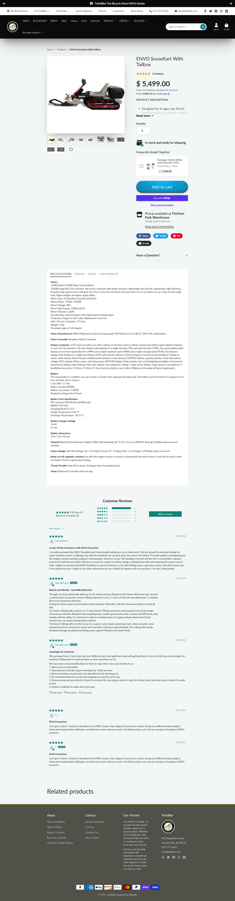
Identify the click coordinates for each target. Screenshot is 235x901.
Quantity (141, 123)
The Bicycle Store (19, 11)
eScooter (95, 20)
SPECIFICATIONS (60, 273)
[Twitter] (210, 11)
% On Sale (61, 11)
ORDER (123, 20)
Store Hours (137, 11)
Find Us (102, 11)
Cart (226, 26)
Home (50, 49)
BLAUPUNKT (40, 20)
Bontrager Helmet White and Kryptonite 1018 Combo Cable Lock (169, 162)
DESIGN (80, 273)
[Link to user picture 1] (55, 697)
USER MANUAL (109, 273)
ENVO (26, 20)
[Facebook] (205, 11)
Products (61, 49)
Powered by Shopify (127, 894)
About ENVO (54, 827)
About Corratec (56, 832)
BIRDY (54, 20)
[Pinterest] (215, 11)
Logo (12, 27)
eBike (64, 20)
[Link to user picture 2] (70, 697)
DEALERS (139, 20)
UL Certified (40, 11)
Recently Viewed (31, 32)
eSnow (74, 20)
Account (216, 26)
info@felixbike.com (187, 11)
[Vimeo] (226, 11)
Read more (143, 115)
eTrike (84, 20)
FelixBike (111, 894)
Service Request (84, 11)
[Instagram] (221, 11)
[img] (56, 536)
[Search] (203, 27)
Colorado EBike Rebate (60, 842)
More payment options (162, 205)
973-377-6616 (160, 11)
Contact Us (118, 11)
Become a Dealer (56, 837)
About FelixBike (56, 821)
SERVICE (108, 20)
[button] (102, 508)
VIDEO (92, 273)
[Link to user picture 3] (85, 697)
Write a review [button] (165, 514)
